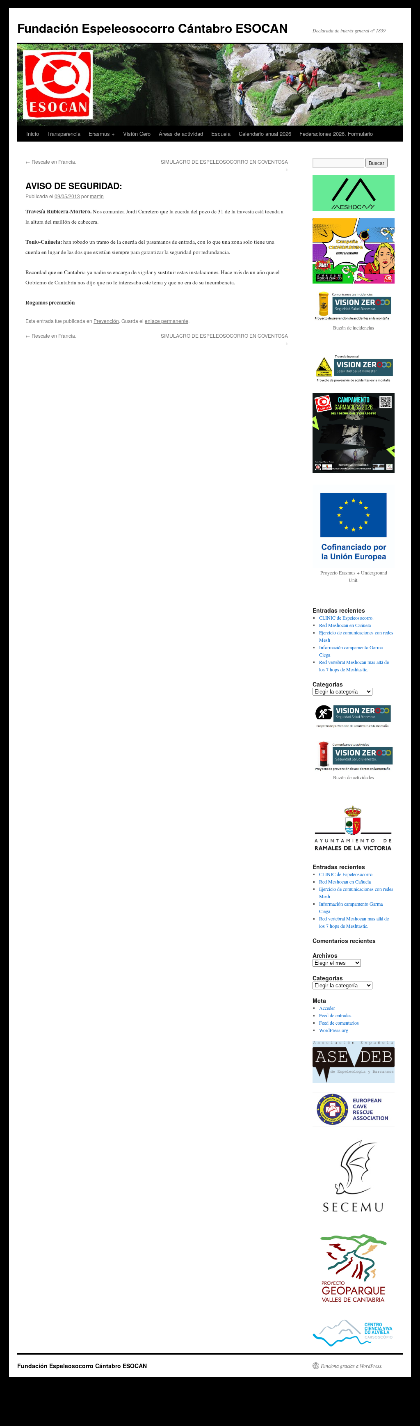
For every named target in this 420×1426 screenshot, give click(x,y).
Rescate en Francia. (50, 161)
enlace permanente (166, 320)
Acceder (327, 1008)
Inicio (32, 133)
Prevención (106, 320)
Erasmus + (102, 133)
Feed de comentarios (339, 1022)
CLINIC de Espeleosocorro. (346, 617)
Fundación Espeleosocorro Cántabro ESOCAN (152, 28)
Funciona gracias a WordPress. (352, 1365)
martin (97, 195)
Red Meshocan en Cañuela (345, 625)
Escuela (221, 133)
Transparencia (63, 133)
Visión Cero (137, 133)
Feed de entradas (335, 1015)
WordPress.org (333, 1030)
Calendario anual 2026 (265, 133)
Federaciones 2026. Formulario (336, 133)
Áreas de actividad (181, 133)
